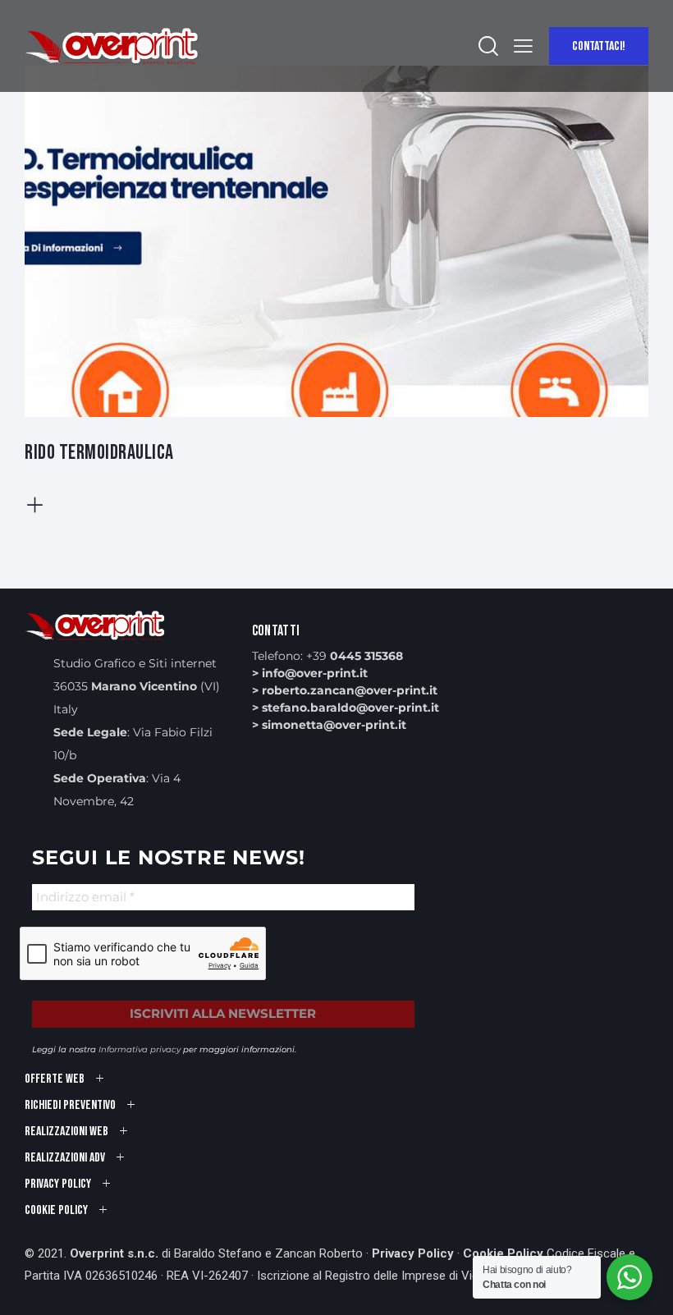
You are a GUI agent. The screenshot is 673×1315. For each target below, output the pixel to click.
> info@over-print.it (310, 673)
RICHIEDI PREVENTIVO (70, 1105)
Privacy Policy (413, 1253)
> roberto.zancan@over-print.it (344, 690)
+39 (354, 655)
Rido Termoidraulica (99, 452)
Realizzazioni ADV (65, 1158)
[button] (523, 46)
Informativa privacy (139, 1049)
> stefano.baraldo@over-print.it (345, 707)
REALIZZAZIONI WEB (66, 1131)
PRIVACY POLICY (58, 1184)
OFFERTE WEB (55, 1079)
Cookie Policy (503, 1253)
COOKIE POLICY (56, 1210)
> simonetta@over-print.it (329, 724)
